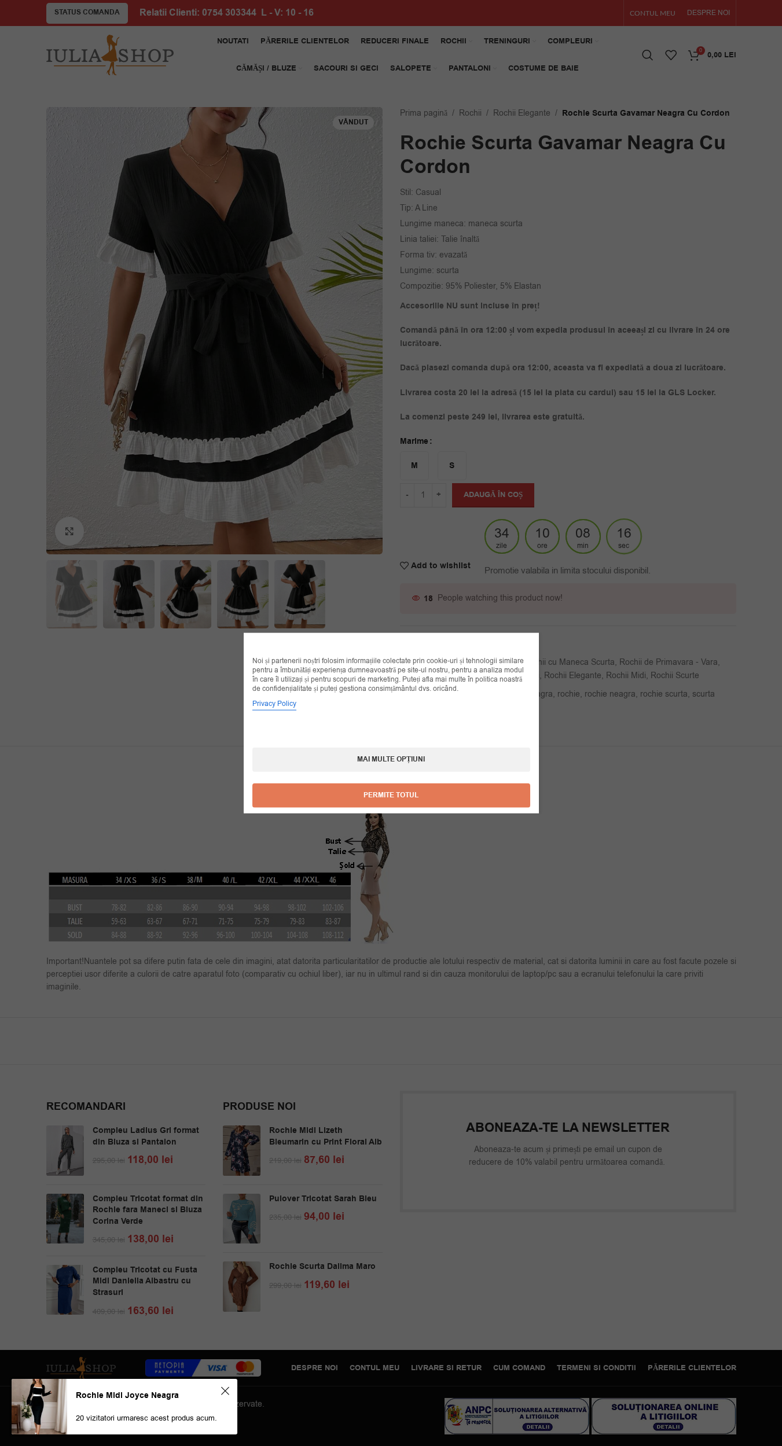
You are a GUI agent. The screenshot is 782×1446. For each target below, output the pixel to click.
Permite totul (391, 795)
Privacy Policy (274, 703)
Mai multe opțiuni (391, 759)
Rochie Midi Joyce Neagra (127, 1395)
